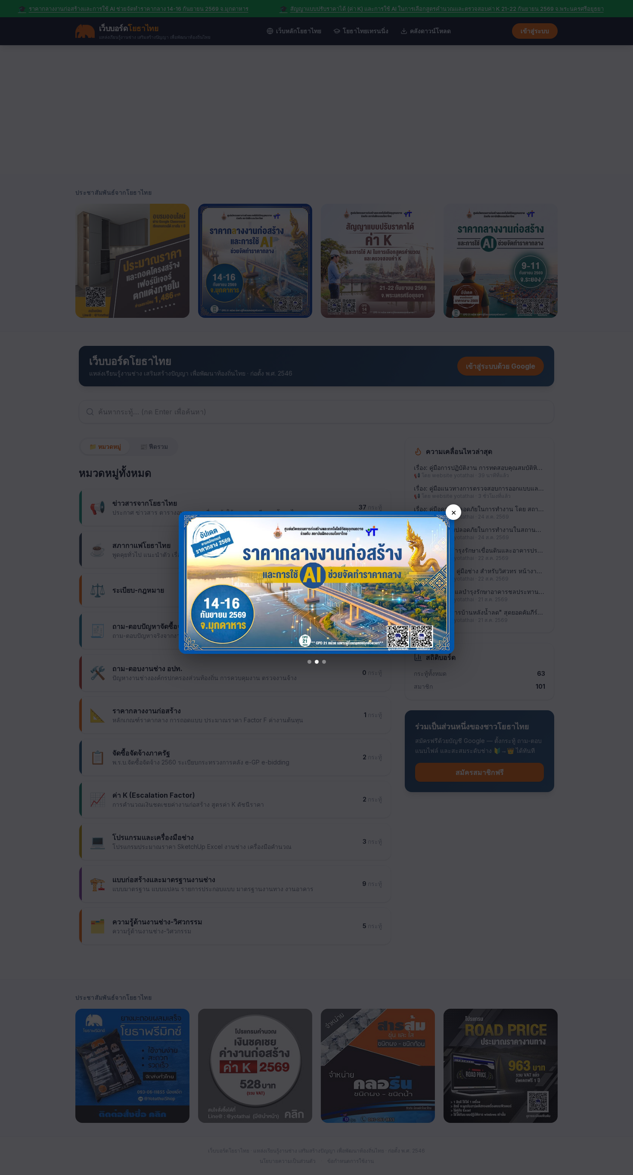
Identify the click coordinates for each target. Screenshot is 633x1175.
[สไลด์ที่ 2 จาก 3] (317, 662)
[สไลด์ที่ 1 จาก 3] (309, 662)
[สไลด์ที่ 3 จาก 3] (324, 662)
